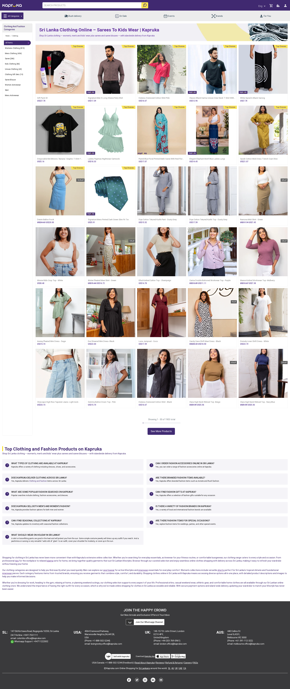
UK (176, 668)
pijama (50, 561)
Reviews (160, 663)
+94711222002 (41, 641)
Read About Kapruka (145, 663)
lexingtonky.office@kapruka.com (106, 644)
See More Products (161, 431)
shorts (221, 570)
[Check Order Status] (278, 6)
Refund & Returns (174, 663)
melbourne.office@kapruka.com (249, 644)
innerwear (143, 570)
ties (17, 561)
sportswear (108, 570)
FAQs (195, 663)
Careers (188, 663)
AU (172, 668)
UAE (180, 668)
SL (169, 668)
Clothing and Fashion (38, 481)
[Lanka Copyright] (105, 668)
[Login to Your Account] (286, 7)
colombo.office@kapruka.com (31, 638)
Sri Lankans (144, 668)
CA (184, 668)
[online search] (144, 5)
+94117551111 (30, 635)
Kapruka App (150, 656)
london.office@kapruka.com (173, 644)
